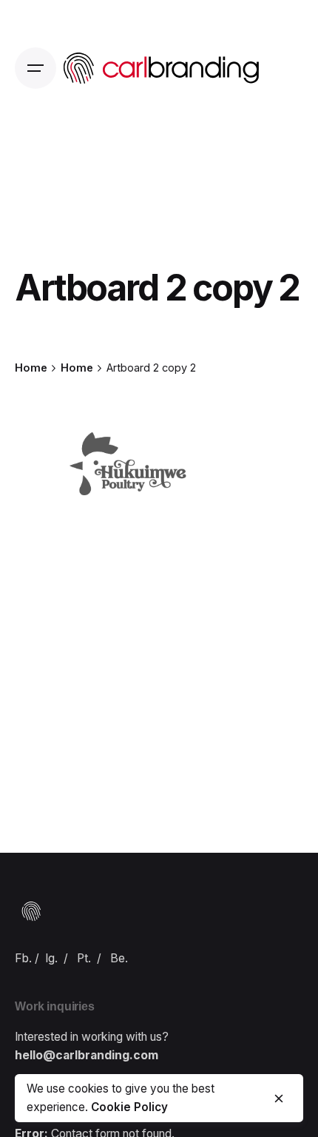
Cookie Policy (129, 1107)
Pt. (84, 958)
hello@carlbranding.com (86, 1055)
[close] (279, 1098)
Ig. (51, 958)
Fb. (23, 958)
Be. (119, 958)
